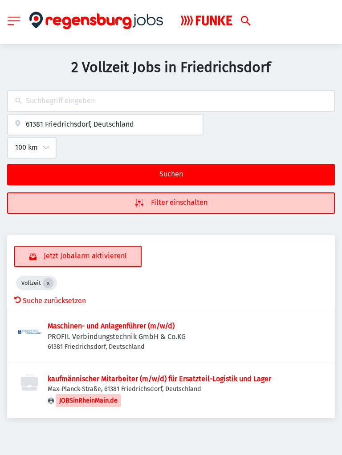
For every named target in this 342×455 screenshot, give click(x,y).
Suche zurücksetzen (54, 300)
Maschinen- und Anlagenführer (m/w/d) (111, 326)
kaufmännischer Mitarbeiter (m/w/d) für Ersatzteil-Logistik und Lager (159, 379)
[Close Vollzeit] (48, 283)
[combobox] (171, 101)
